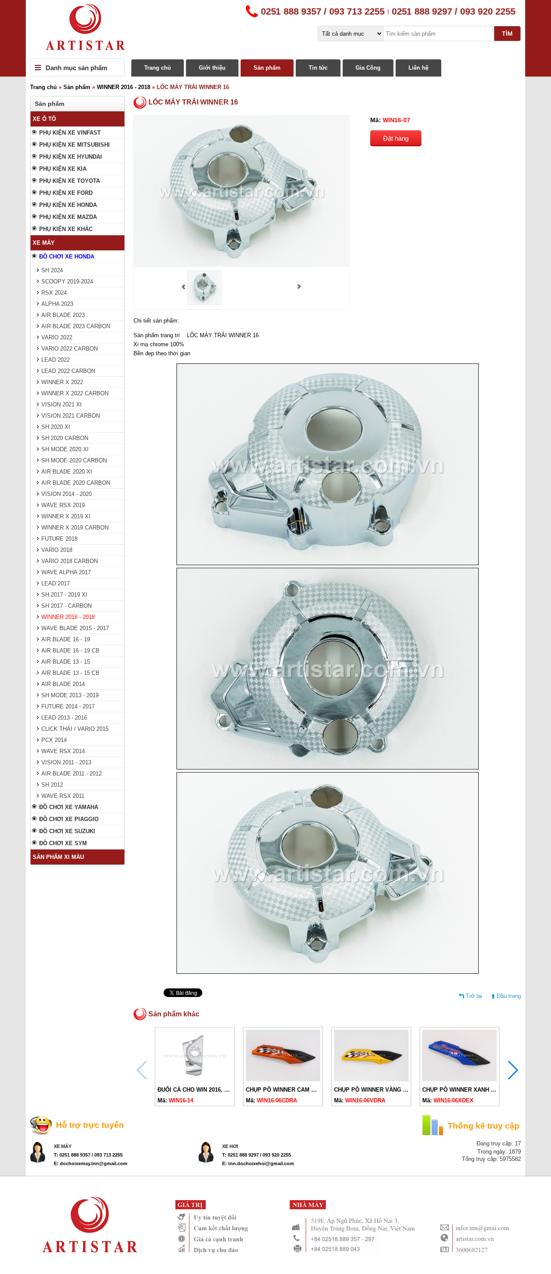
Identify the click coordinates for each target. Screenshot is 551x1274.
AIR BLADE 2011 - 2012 (71, 773)
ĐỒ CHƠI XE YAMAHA (68, 807)
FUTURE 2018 (59, 538)
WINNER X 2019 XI (65, 516)
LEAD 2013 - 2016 (64, 717)
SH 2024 (52, 270)
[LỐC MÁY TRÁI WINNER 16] (204, 303)
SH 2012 (52, 785)
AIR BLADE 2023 (63, 315)
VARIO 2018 (56, 550)
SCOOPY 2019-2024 (67, 281)
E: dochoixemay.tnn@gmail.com (90, 1163)
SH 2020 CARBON (64, 438)
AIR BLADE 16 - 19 (65, 639)
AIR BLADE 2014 (63, 684)
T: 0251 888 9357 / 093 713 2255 (88, 1154)
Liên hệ (418, 68)
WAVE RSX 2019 (63, 505)
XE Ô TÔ (44, 119)
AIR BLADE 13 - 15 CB (70, 673)
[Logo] (275, 29)
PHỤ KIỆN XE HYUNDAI (70, 157)
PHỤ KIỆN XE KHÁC (66, 229)
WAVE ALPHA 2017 (66, 572)
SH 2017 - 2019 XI (64, 594)
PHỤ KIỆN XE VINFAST (70, 132)
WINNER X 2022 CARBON (74, 393)
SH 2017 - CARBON (66, 606)
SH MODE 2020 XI (65, 449)
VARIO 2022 (56, 337)
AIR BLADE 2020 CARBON (75, 483)
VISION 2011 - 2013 (66, 762)
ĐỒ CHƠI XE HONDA (66, 256)
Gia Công (368, 68)
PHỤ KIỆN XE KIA (63, 169)
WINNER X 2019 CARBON (74, 527)
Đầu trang (509, 996)
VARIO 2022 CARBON (69, 348)
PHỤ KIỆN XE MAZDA (68, 217)
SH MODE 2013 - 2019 (70, 695)
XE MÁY (44, 243)
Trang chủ (157, 68)
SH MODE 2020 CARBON (74, 460)
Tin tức (318, 68)
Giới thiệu (212, 68)
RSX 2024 (54, 292)
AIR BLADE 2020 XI (66, 471)
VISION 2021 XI (61, 404)
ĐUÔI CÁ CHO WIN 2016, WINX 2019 (205, 1089)
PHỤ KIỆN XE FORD (66, 193)
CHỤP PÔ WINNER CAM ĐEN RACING (296, 1089)
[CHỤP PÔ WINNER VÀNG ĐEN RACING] (371, 1079)
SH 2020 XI (55, 427)
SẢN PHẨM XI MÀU (58, 857)
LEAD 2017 (55, 583)
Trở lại (474, 996)
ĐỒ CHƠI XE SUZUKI (67, 831)
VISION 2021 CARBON (70, 415)
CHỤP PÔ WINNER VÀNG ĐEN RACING (386, 1089)
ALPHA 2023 (57, 304)
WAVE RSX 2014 (63, 751)
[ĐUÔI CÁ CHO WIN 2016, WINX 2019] (195, 1079)
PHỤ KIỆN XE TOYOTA (69, 181)
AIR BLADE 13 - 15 (65, 662)
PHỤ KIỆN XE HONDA (68, 205)
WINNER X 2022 (62, 382)
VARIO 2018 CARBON (69, 561)
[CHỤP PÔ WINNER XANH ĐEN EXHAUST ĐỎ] (459, 1079)
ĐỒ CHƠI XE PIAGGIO (69, 819)
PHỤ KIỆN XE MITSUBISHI (74, 145)
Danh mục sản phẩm (76, 67)
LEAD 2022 (55, 360)
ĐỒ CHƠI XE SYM (63, 843)
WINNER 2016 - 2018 (123, 87)
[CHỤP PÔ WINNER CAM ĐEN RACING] (283, 1079)
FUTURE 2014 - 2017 (68, 706)
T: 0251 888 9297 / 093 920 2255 (256, 1154)
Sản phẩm (267, 68)
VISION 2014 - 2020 (66, 494)
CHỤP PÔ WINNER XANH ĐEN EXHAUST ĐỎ (481, 1089)
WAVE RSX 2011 (62, 796)
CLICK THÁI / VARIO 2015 (74, 729)
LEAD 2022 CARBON (68, 371)
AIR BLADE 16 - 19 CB (70, 650)
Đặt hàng (396, 138)
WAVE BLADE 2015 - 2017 (75, 628)
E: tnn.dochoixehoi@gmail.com (258, 1163)
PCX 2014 (54, 740)
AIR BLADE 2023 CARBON (75, 326)
